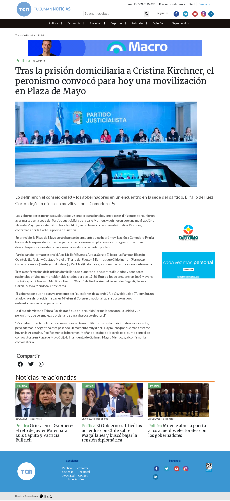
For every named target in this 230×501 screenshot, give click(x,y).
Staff (192, 4)
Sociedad (95, 23)
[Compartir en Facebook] (20, 364)
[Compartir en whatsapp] (41, 364)
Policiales (137, 23)
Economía (74, 23)
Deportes (116, 23)
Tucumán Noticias (25, 35)
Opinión (158, 23)
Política (53, 23)
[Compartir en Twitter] (31, 364)
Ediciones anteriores (172, 4)
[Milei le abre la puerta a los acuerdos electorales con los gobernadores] (178, 400)
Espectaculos (180, 23)
